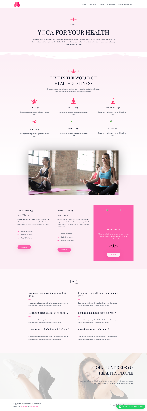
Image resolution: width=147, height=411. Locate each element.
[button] (31, 190)
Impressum (111, 4)
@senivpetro (34, 406)
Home (84, 4)
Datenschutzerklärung (125, 4)
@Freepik (24, 406)
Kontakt (101, 4)
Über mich (93, 4)
